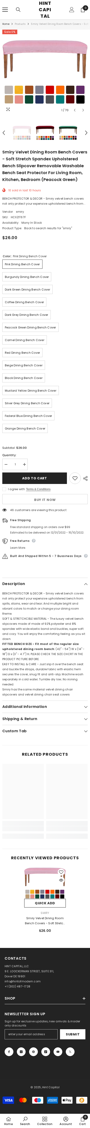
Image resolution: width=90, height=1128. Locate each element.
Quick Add (45, 903)
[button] (75, 110)
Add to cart (34, 478)
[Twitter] (70, 1051)
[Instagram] (21, 1051)
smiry (20, 212)
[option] (45, 72)
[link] (23, 828)
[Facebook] (9, 1051)
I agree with (16, 489)
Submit (73, 1034)
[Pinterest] (33, 1051)
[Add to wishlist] (75, 478)
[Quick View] (61, 880)
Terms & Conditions (38, 489)
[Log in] (71, 9)
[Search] (18, 9)
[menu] (5, 9)
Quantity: (9, 455)
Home (5, 24)
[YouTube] (58, 1051)
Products (20, 24)
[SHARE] (84, 478)
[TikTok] (45, 1051)
